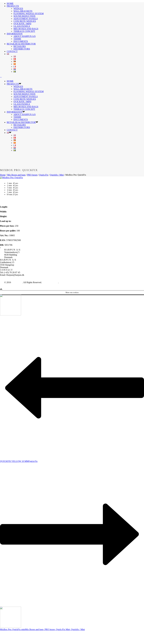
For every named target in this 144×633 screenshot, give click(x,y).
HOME (10, 3)
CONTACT (12, 51)
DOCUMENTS (21, 41)
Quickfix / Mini (57, 175)
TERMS (17, 39)
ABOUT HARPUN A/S (25, 36)
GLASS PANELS (22, 26)
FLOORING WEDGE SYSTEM (29, 13)
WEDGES (18, 8)
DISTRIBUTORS (22, 49)
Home (2, 175)
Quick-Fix (43, 175)
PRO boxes (32, 175)
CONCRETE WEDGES (25, 21)
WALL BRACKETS (23, 11)
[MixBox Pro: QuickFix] (11, 177)
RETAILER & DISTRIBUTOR (21, 44)
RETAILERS (20, 46)
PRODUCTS (13, 6)
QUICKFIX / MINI (22, 23)
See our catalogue (50, 282)
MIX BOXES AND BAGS (26, 28)
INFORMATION (14, 34)
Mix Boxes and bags (16, 175)
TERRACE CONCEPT (24, 31)
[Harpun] (1, 76)
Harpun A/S (17, 282)
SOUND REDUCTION (24, 16)
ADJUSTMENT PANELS (26, 18)
